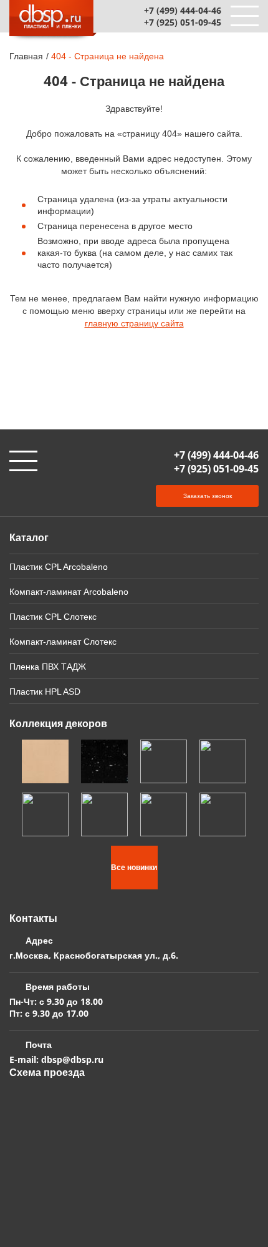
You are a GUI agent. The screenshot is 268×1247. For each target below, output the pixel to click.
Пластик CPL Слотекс (53, 616)
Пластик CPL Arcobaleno (58, 566)
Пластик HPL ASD (44, 691)
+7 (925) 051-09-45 (182, 22)
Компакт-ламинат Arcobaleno (68, 591)
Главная (26, 56)
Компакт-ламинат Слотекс (63, 641)
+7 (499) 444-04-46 (182, 10)
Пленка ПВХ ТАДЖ (47, 666)
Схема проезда (47, 1072)
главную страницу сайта (134, 323)
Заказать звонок (207, 495)
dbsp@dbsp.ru (72, 1059)
